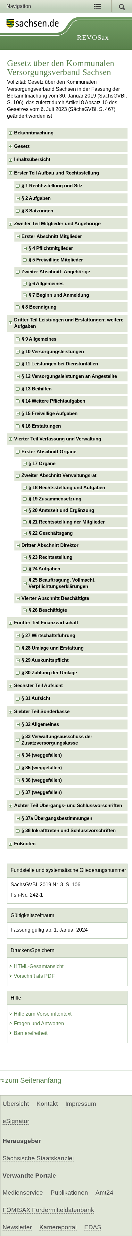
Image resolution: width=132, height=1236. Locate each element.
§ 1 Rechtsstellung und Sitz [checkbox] (52, 185)
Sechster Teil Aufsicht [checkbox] (38, 685)
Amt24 (104, 1192)
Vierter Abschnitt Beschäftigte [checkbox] (55, 598)
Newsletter (17, 1227)
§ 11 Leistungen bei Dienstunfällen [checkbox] (59, 363)
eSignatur (16, 1121)
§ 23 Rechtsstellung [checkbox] (50, 557)
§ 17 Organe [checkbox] (42, 463)
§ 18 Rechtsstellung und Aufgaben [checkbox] (67, 487)
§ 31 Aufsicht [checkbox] (35, 698)
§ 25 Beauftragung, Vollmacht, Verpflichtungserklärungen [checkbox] (62, 583)
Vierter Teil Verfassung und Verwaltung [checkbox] (57, 438)
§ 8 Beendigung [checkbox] (38, 307)
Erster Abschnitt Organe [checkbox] (48, 451)
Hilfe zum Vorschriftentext (42, 1014)
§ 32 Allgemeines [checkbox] (40, 724)
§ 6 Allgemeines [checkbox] (46, 283)
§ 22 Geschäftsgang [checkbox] (51, 533)
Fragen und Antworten (39, 1023)
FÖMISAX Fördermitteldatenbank (48, 1209)
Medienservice (23, 1192)
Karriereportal (58, 1227)
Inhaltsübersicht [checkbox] (32, 159)
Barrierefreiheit (30, 1033)
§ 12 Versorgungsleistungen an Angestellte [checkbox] (69, 376)
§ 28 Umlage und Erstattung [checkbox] (52, 648)
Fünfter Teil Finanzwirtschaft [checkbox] (46, 622)
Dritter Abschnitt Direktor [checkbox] (49, 545)
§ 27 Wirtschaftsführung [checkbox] (48, 635)
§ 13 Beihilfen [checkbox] (36, 388)
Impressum (80, 1103)
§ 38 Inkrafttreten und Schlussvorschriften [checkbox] (68, 830)
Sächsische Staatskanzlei (38, 1158)
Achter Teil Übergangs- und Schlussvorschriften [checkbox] (68, 805)
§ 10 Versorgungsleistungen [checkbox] (52, 351)
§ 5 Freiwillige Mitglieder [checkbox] (56, 259)
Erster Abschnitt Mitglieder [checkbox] (51, 236)
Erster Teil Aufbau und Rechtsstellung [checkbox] (56, 172)
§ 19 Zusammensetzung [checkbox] (55, 498)
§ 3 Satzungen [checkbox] (37, 210)
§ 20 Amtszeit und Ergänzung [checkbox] (61, 510)
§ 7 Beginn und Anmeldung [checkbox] (59, 295)
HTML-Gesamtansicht (38, 966)
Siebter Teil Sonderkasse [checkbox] (42, 711)
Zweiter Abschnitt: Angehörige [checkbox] (55, 271)
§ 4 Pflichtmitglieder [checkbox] (51, 248)
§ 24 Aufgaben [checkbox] (44, 568)
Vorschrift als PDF (34, 976)
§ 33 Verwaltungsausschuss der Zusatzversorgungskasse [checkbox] (56, 739)
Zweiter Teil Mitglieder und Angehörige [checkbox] (57, 223)
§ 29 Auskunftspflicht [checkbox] (45, 660)
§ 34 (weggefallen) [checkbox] (41, 755)
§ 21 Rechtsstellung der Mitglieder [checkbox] (67, 521)
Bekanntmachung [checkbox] (34, 132)
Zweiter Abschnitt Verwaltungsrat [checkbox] (58, 475)
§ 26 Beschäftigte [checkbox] (48, 610)
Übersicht (16, 1103)
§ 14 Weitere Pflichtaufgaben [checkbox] (53, 401)
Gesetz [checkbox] (22, 146)
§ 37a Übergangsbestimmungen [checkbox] (56, 818)
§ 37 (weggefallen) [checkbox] (41, 792)
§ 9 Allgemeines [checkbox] (38, 339)
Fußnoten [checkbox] (25, 843)
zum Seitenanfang (33, 1080)
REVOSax (93, 37)
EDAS (92, 1227)
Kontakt (47, 1103)
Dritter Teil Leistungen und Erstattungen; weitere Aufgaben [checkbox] (68, 322)
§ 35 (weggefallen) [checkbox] (41, 767)
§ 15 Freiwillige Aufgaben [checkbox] (49, 413)
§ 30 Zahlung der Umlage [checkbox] (49, 672)
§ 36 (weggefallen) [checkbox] (41, 780)
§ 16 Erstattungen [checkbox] (41, 426)
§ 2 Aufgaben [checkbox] (36, 198)
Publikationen (69, 1192)
